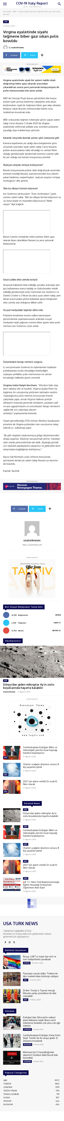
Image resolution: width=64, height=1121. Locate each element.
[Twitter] (14, 942)
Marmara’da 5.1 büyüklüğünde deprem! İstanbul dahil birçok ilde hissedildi (40, 1055)
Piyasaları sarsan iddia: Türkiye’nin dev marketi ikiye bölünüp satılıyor (41, 975)
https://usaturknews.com (32, 545)
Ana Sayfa (7, 11)
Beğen (58, 615)
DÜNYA (27, 963)
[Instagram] (9, 942)
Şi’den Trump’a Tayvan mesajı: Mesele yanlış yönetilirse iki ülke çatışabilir (39, 993)
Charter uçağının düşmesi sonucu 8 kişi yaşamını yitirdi (41, 765)
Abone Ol (56, 630)
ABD (14, 11)
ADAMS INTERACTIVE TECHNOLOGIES (29, 1116)
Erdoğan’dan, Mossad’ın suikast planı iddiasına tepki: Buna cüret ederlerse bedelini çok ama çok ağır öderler (41, 1021)
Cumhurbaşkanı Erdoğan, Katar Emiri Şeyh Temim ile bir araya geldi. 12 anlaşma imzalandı (41, 1038)
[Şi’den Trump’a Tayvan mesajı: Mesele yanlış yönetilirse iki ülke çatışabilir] (12, 996)
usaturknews (17, 47)
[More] (42, 55)
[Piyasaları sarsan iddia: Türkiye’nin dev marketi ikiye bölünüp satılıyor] (12, 979)
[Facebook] (5, 942)
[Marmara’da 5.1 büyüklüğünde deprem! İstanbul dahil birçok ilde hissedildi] (12, 1058)
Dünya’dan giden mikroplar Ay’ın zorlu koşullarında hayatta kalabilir (28, 686)
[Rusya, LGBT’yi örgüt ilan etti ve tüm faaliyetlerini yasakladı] (12, 962)
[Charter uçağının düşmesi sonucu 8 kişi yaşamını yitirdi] (12, 770)
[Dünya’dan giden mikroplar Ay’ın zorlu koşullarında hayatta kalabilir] (32, 662)
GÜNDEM (27, 1029)
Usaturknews (9, 692)
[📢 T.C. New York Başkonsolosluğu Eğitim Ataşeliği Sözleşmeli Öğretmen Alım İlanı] (12, 884)
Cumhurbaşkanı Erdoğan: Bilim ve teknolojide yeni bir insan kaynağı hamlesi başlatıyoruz (40, 750)
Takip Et (57, 623)
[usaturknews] (6, 47)
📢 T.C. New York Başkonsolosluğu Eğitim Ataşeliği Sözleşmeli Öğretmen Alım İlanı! (41, 884)
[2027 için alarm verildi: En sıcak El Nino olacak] (12, 787)
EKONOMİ (27, 1044)
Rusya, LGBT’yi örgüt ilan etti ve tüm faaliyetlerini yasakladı (39, 958)
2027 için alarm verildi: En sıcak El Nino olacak (40, 783)
